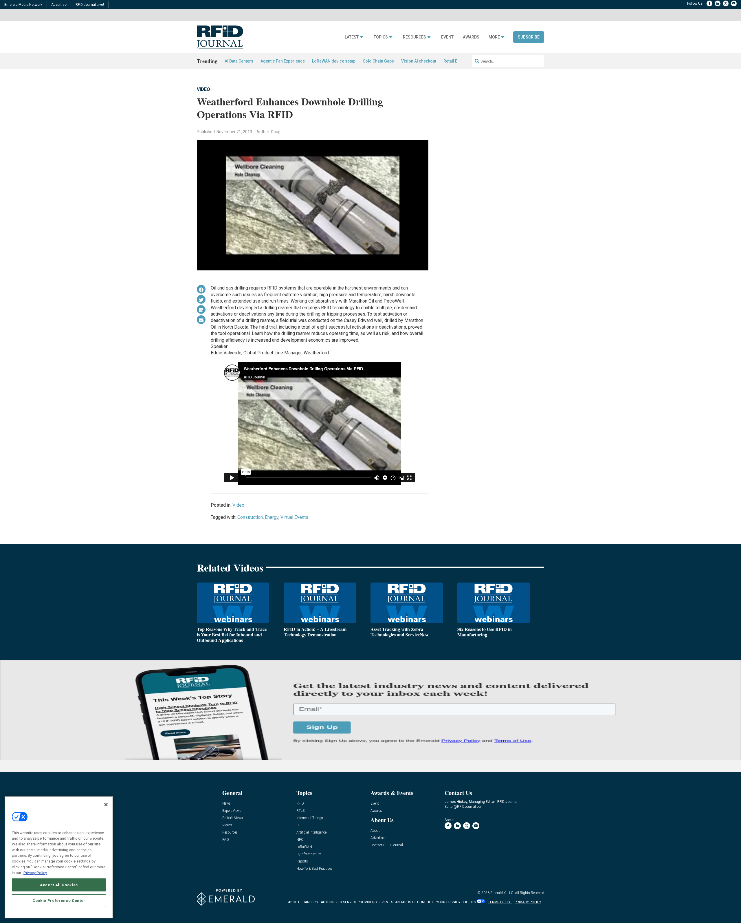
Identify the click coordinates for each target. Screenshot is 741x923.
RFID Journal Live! (90, 4)
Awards (471, 37)
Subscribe (529, 37)
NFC (299, 840)
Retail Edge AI (456, 61)
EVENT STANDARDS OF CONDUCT (406, 902)
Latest (352, 37)
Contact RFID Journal (386, 845)
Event (447, 37)
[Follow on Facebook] (709, 3)
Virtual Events (294, 517)
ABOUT (294, 902)
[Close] (106, 804)
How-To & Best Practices (314, 869)
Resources (414, 37)
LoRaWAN (304, 847)
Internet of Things (309, 818)
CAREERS (310, 902)
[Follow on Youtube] (734, 3)
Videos (227, 825)
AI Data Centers (239, 61)
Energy (271, 517)
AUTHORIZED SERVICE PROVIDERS (349, 902)
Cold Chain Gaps (378, 61)
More (494, 37)
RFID (300, 803)
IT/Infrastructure (308, 854)
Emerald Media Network (23, 4)
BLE (299, 825)
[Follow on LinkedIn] (717, 3)
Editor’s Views (232, 818)
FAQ (225, 840)
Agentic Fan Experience (283, 61)
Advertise (59, 4)
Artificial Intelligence (311, 832)
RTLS (300, 811)
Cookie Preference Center (58, 900)
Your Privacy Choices (456, 902)
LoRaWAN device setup (333, 61)
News (226, 803)
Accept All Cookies (59, 884)
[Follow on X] (726, 3)
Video (203, 89)
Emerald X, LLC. (502, 893)
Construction (250, 517)
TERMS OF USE (500, 902)
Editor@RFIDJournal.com (464, 807)
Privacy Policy (35, 872)
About (375, 831)
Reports (302, 861)
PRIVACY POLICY (528, 902)
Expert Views (231, 811)
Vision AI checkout (418, 61)
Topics (381, 37)
